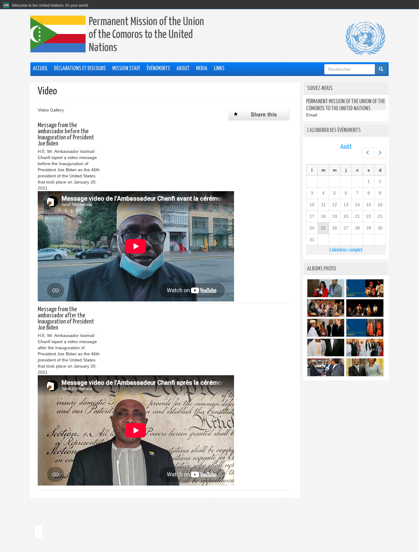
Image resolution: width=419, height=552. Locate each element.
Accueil (40, 68)
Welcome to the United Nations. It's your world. (50, 5)
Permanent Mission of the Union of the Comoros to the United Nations (146, 35)
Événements (158, 68)
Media (201, 68)
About (183, 68)
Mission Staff (126, 68)
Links (219, 68)
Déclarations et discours (80, 68)
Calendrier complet (346, 250)
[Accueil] (7, 5)
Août (346, 146)
